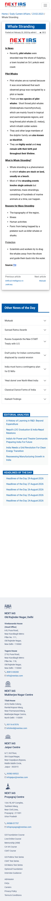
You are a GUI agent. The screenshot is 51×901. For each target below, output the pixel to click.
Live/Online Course (13, 839)
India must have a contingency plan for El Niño (22, 369)
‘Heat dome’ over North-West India (21, 380)
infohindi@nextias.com (17, 728)
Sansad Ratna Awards (16, 330)
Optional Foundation (14, 869)
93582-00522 (13, 773)
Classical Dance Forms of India (20, 389)
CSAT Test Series (12, 861)
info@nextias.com (15, 676)
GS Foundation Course (14, 835)
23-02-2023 (37, 14)
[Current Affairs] (15, 5)
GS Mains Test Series (14, 865)
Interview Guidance (13, 873)
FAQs (7, 883)
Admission (9, 879)
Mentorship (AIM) (12, 843)
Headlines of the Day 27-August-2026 (24, 484)
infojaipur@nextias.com (17, 777)
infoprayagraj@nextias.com (19, 827)
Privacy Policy (11, 891)
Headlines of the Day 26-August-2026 (24, 489)
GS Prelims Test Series (14, 857)
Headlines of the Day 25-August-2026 (24, 495)
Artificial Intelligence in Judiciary (14, 283)
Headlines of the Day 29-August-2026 (24, 478)
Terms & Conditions (13, 895)
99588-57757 (13, 823)
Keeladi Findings (13, 399)
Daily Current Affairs (20, 14)
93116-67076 (13, 724)
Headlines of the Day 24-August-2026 (24, 500)
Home (5, 14)
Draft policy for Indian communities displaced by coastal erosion (22, 355)
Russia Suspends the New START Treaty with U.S (21, 341)
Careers (8, 887)
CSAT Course (10, 851)
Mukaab (42, 281)
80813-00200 (13, 672)
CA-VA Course (11, 847)
